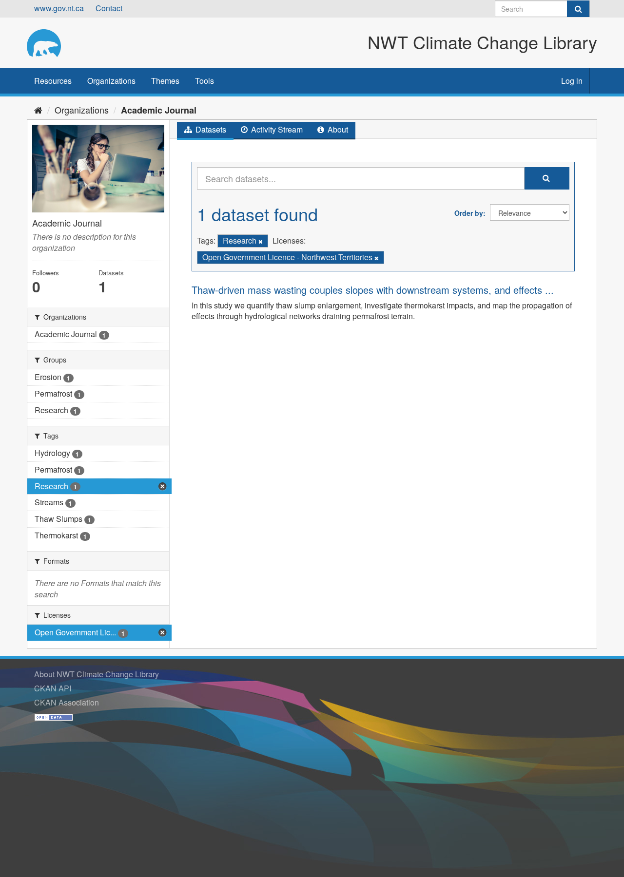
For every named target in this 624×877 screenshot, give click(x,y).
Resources (53, 80)
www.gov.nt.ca (59, 8)
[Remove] (260, 241)
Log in (572, 80)
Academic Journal (158, 110)
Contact (109, 8)
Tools (204, 80)
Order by (468, 213)
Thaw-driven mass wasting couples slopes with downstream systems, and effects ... (373, 290)
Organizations (111, 80)
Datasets (210, 129)
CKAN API (52, 688)
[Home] (38, 109)
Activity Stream (276, 129)
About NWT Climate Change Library (96, 674)
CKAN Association (66, 702)
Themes (165, 80)
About (337, 129)
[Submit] (578, 8)
